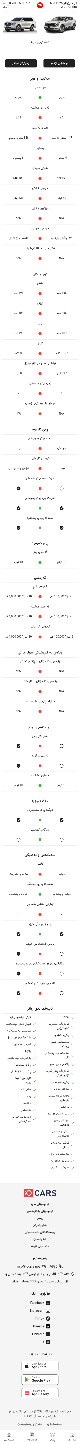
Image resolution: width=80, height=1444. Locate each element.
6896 (53, 1266)
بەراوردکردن (40, 1225)
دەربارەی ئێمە (40, 1246)
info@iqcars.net (28, 1266)
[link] (40, 1366)
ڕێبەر (40, 1218)
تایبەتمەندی (55, 1424)
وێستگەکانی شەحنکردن (40, 1232)
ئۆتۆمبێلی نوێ (40, 1204)
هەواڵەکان (40, 1239)
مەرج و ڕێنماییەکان (29, 1424)
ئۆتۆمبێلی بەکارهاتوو (40, 1211)
